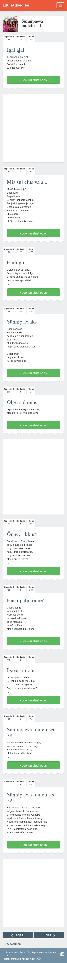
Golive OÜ (35, 958)
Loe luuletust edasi (34, 80)
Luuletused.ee (16, 5)
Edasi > (49, 935)
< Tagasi (17, 935)
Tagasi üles (14, 944)
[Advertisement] (33, 128)
